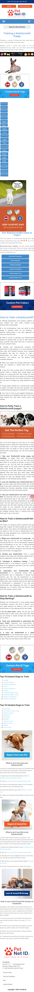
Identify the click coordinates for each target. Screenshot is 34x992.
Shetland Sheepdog (9, 697)
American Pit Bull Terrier (11, 711)
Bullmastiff (6, 715)
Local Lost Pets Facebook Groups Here (19, 781)
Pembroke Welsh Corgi (11, 695)
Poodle (5, 680)
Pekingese (6, 717)
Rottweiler (6, 709)
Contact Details (7, 984)
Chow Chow (7, 727)
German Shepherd (9, 688)
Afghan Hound (8, 721)
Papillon (6, 690)
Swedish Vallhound (9, 699)
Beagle (5, 725)
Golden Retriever (9, 682)
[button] (4, 21)
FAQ (4, 980)
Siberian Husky (8, 713)
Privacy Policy (7, 972)
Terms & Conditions (9, 976)
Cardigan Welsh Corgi (10, 692)
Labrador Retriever (9, 684)
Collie (5, 686)
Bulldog (5, 719)
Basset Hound (8, 723)
